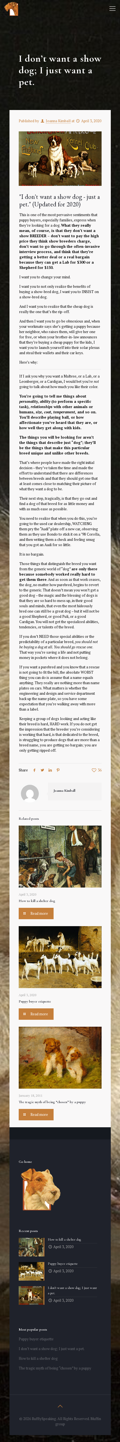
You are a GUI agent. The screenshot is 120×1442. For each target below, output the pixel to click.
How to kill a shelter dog (37, 901)
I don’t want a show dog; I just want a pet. (52, 1348)
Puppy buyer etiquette (35, 1001)
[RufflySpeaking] (11, 8)
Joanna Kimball (58, 120)
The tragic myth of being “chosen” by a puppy (52, 1102)
